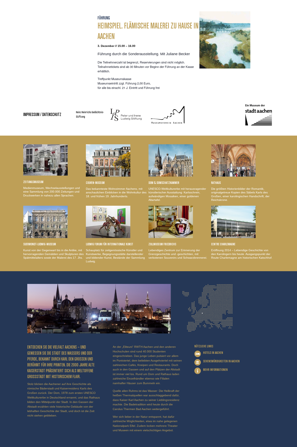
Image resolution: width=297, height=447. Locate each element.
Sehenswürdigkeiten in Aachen (221, 361)
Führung (104, 18)
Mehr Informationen (215, 370)
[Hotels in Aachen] (197, 354)
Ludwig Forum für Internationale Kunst (109, 244)
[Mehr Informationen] (197, 371)
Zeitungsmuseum (33, 182)
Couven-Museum (95, 183)
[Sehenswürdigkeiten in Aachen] (197, 362)
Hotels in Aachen (213, 353)
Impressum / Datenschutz (42, 115)
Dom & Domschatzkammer (163, 183)
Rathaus (216, 183)
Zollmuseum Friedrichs (162, 244)
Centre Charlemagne (223, 244)
